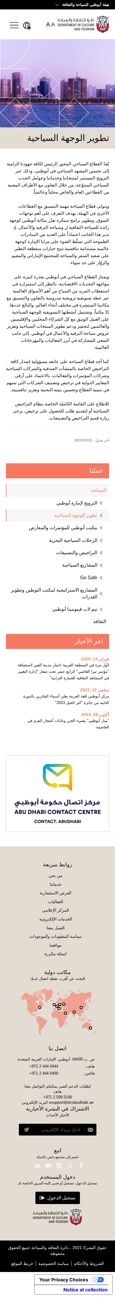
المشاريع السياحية (79, 564)
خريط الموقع (22, 1263)
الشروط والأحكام (89, 1263)
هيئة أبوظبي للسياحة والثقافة (85, 4)
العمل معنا (56, 927)
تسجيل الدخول (61, 1197)
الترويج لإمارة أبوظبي (76, 502)
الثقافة (99, 621)
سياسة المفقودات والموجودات (55, 936)
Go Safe (88, 577)
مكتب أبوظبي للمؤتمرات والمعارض (63, 527)
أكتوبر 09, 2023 (95, 714)
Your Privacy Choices (63, 1280)
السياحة (98, 490)
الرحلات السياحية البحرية (73, 540)
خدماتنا (56, 884)
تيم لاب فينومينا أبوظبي (74, 609)
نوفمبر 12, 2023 (94, 689)
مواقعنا (56, 945)
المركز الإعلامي (55, 910)
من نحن (56, 875)
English (17, 4)
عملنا (96, 470)
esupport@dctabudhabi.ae (71, 1102)
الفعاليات (55, 901)
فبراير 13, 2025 (95, 659)
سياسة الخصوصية (53, 1263)
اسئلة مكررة (56, 953)
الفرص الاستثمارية (55, 892)
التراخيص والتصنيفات (76, 552)
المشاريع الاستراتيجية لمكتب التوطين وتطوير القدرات (54, 593)
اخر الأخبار (89, 641)
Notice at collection (85, 1290)
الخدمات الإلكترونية (55, 919)
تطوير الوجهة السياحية (75, 515)
